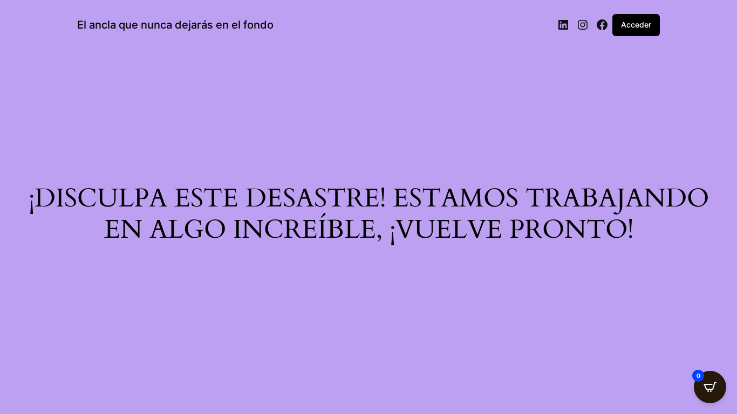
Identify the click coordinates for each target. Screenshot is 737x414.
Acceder (636, 24)
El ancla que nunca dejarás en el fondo (175, 24)
